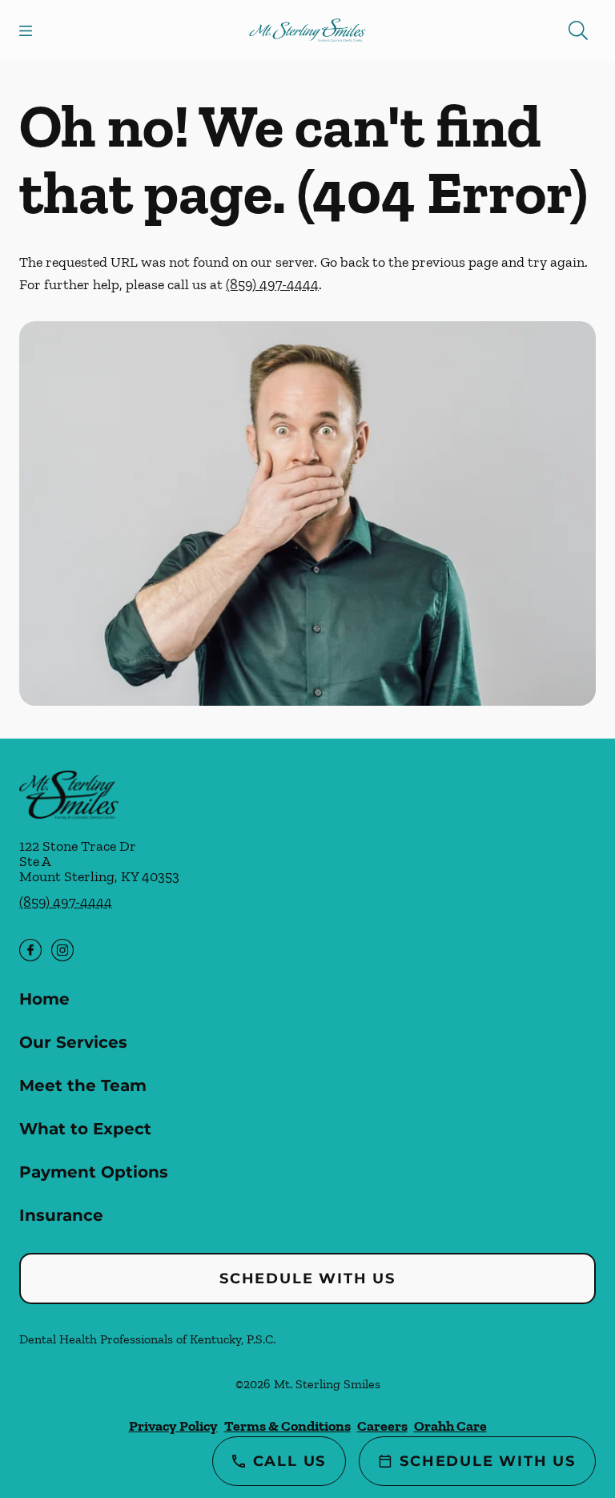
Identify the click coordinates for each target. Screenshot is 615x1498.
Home (44, 999)
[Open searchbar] (578, 30)
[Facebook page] (30, 950)
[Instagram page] (62, 950)
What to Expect (85, 1128)
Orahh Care (450, 1426)
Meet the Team (83, 1085)
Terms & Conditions (287, 1426)
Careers (382, 1426)
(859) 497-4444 (272, 284)
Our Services (73, 1042)
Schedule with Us (307, 1278)
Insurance (61, 1215)
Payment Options (93, 1172)
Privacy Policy (173, 1426)
